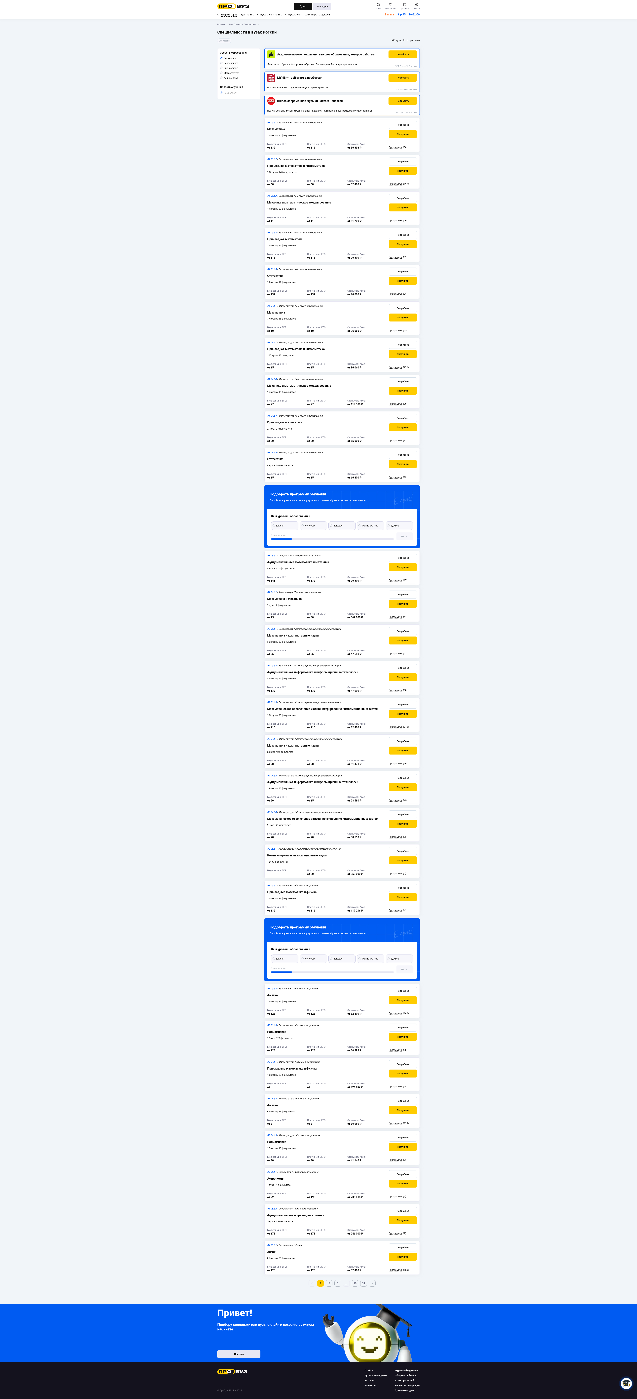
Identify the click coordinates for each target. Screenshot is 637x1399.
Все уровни (234, 58)
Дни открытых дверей (318, 14)
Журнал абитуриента (406, 1370)
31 (363, 1283)
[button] (403, 54)
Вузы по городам (404, 1390)
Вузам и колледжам (376, 1375)
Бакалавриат (238, 63)
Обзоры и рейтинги (405, 1375)
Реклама (413, 66)
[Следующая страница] (372, 1283)
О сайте (369, 1370)
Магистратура (239, 73)
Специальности (293, 14)
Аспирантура (238, 78)
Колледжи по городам (407, 1385)
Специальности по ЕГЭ (269, 14)
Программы (395, 147)
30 (355, 1283)
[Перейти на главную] (233, 6)
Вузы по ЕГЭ (247, 14)
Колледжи (322, 6)
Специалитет (237, 68)
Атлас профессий (404, 1380)
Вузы (303, 6)
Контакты (370, 1385)
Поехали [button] (239, 1354)
